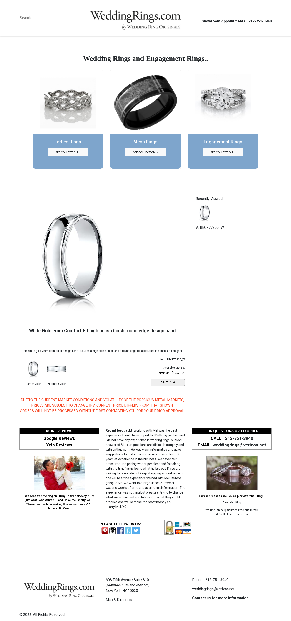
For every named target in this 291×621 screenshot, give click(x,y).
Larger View (33, 383)
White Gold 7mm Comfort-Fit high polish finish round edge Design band (102, 330)
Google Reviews (59, 438)
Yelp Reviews (59, 444)
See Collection (66, 152)
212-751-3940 (260, 21)
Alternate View (56, 383)
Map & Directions (119, 600)
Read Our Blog (232, 502)
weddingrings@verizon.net (239, 444)
